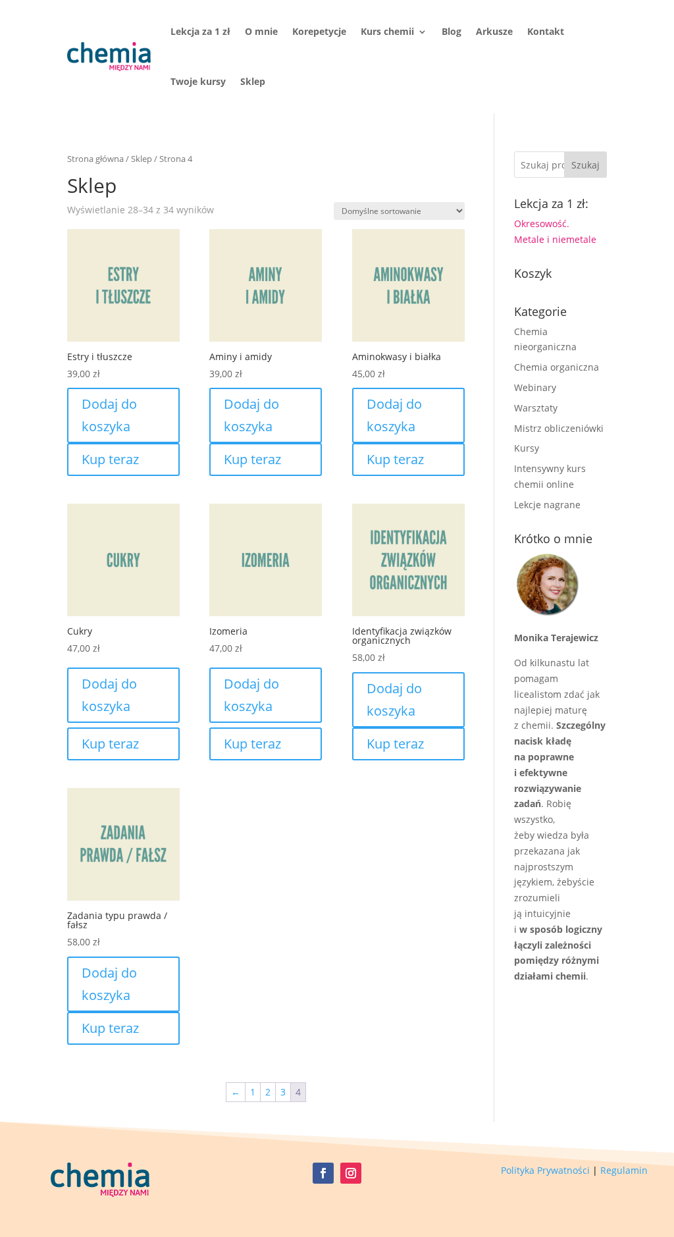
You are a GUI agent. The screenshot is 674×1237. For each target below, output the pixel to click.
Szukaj (585, 165)
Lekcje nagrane (547, 504)
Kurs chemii (387, 31)
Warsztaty (535, 408)
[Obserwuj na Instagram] (350, 1173)
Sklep (252, 81)
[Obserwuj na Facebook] (323, 1173)
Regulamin (624, 1170)
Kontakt (545, 31)
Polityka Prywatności (545, 1170)
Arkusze (494, 31)
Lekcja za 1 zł (200, 31)
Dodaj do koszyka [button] (109, 415)
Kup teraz (110, 459)
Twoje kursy (198, 81)
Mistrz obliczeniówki (559, 428)
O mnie (261, 31)
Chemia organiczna (556, 367)
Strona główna (95, 159)
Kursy (526, 448)
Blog (451, 31)
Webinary (535, 387)
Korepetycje (319, 31)
